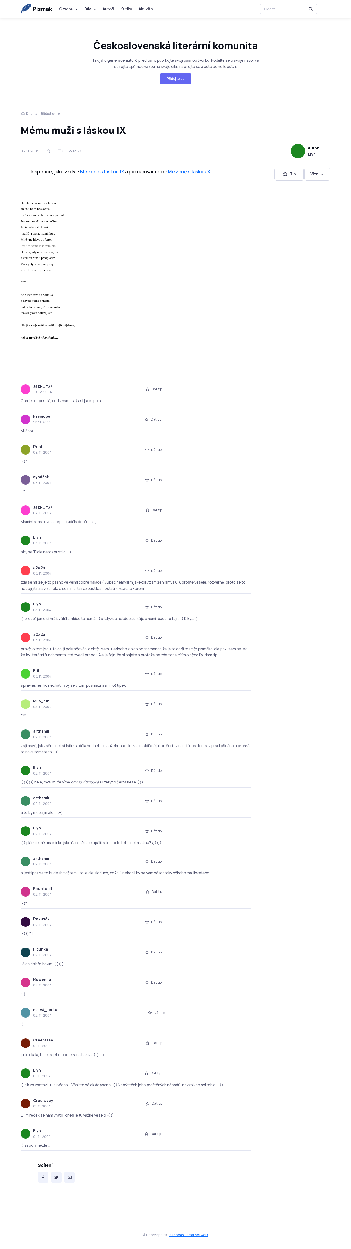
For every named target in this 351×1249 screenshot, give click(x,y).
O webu (66, 8)
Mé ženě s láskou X (189, 171)
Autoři (108, 8)
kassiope (41, 416)
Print (38, 446)
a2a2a (39, 567)
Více (314, 174)
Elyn (312, 154)
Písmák (42, 8)
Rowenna (42, 979)
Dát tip (157, 389)
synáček (41, 476)
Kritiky (126, 8)
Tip (293, 174)
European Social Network (188, 1235)
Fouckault (42, 888)
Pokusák (41, 918)
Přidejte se (176, 78)
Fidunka (40, 949)
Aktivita (146, 8)
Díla (88, 8)
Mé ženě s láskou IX (102, 171)
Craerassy (43, 1040)
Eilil (36, 670)
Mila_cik (41, 701)
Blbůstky (48, 113)
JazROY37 (42, 386)
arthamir (41, 731)
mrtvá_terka (45, 1009)
